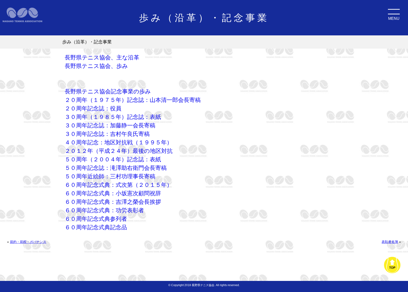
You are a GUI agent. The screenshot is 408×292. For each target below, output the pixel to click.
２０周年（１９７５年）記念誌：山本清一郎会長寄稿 (133, 100)
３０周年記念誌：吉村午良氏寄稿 (107, 134)
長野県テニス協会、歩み (96, 66)
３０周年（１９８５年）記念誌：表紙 (113, 117)
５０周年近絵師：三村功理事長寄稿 (110, 176)
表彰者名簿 (390, 242)
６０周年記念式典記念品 (96, 227)
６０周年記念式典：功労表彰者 (104, 210)
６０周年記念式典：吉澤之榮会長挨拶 (113, 202)
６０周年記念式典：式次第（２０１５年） (118, 185)
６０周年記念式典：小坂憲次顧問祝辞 (113, 193)
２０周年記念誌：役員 (93, 108)
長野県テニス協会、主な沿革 (102, 57)
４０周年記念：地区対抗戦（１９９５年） (118, 142)
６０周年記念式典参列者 (96, 219)
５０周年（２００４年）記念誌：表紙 (113, 159)
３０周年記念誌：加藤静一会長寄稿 (110, 125)
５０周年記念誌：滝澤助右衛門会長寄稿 (116, 168)
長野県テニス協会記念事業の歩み (108, 91)
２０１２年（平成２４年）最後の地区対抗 (119, 151)
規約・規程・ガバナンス (28, 242)
